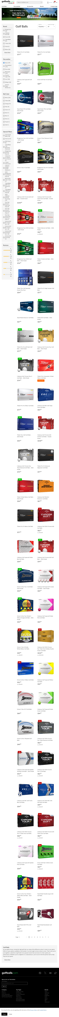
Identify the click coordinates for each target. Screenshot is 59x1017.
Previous (3, 14)
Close (10, 1014)
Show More (7, 52)
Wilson (46, 999)
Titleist (46, 991)
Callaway (46, 994)
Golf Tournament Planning (7, 996)
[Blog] (55, 973)
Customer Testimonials (20, 994)
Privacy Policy (33, 1010)
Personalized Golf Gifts (20, 1000)
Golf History (18, 995)
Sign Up (4, 986)
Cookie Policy (43, 1010)
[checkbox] (7, 250)
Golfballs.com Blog (19, 991)
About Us (3, 991)
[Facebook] (40, 973)
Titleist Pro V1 (18, 996)
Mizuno (46, 998)
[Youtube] (50, 973)
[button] (41, 2)
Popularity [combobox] (41, 26)
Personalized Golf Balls (20, 999)
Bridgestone (47, 995)
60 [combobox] (48, 26)
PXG (45, 1000)
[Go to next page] (48, 937)
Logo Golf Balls (19, 998)
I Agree (4, 1014)
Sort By (40, 24)
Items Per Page (51, 24)
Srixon (46, 996)
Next (55, 14)
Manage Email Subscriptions (7, 995)
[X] (45, 973)
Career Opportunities (6, 994)
